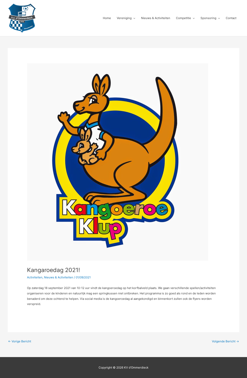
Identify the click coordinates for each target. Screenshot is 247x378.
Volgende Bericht (225, 341)
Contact (231, 18)
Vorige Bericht (19, 341)
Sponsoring (208, 18)
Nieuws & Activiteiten (155, 18)
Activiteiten (34, 277)
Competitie (183, 18)
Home (107, 18)
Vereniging (124, 18)
